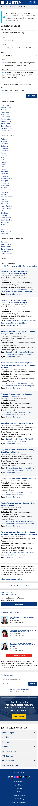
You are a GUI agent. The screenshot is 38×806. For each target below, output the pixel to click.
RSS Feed (7, 266)
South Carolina (6, 220)
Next (28, 585)
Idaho (3, 160)
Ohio (2, 211)
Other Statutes (6, 254)
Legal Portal (19, 785)
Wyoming (4, 234)
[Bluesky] (23, 777)
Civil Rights (5, 251)
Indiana (3, 164)
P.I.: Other (20, 557)
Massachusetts (6, 178)
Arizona (4, 141)
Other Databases (9, 760)
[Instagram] (17, 777)
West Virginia (6, 231)
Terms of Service (19, 795)
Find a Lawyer (7, 675)
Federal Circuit (6, 131)
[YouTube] (12, 777)
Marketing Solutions (10, 765)
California (4, 146)
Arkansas (4, 144)
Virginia (4, 227)
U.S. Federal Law (9, 751)
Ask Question (19, 604)
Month (31, 72)
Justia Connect (19, 781)
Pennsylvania (6, 218)
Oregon (4, 215)
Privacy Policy (19, 799)
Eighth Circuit (6, 121)
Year (9, 75)
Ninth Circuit (5, 124)
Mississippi (5, 185)
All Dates (8, 72)
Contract (4, 242)
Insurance (17, 294)
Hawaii (3, 157)
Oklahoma (4, 213)
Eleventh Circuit (6, 128)
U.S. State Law (8, 756)
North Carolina (6, 206)
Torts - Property (7, 249)
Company (19, 788)
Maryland (4, 176)
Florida (3, 153)
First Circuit (5, 105)
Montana (4, 190)
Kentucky (4, 171)
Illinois (3, 162)
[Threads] (20, 777)
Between (18, 72)
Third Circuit (5, 110)
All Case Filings (10, 63)
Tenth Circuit (6, 126)
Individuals (6, 737)
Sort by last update (30, 266)
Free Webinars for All (10, 612)
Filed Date (8, 90)
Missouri (4, 188)
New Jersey (5, 199)
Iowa (2, 167)
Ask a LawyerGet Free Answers (8, 593)
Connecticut (5, 151)
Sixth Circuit (5, 117)
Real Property (6, 244)
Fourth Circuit (6, 112)
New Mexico (5, 201)
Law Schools (7, 746)
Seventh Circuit (6, 119)
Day (22, 72)
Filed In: (3, 45)
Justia (22, 772)
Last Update (19, 90)
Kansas (3, 169)
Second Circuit (6, 107)
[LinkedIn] (9, 777)
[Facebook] (15, 777)
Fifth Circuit (5, 114)
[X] (26, 777)
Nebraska (4, 192)
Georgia (4, 155)
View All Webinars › (19, 656)
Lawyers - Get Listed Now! (19, 690)
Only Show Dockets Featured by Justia (17, 84)
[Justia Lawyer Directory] (29, 777)
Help (19, 792)
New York (4, 204)
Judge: (3, 37)
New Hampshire (7, 197)
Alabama (4, 139)
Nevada (4, 194)
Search (31, 95)
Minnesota (5, 183)
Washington (5, 229)
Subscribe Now (19, 716)
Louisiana (4, 174)
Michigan (4, 181)
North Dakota (6, 208)
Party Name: (5, 29)
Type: (3, 52)
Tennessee (5, 222)
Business (6, 742)
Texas (3, 224)
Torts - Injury (6, 247)
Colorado (4, 148)
